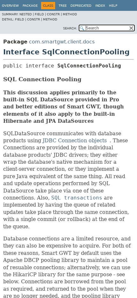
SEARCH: (70, 28)
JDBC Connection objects (75, 140)
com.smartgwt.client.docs (62, 42)
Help (113, 5)
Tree (63, 5)
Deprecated (80, 5)
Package (30, 5)
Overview (10, 5)
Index (100, 5)
